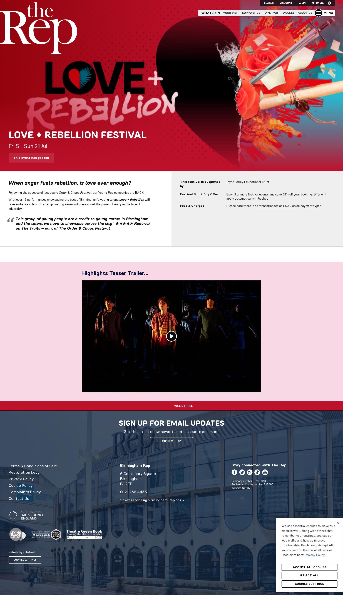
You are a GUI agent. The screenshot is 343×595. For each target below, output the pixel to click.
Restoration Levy (24, 472)
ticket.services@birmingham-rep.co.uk (152, 500)
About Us (304, 13)
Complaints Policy (25, 491)
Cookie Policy (21, 485)
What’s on (210, 13)
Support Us (251, 13)
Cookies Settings (25, 559)
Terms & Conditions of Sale (33, 465)
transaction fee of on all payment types (289, 206)
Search (269, 2)
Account (286, 2)
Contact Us (19, 498)
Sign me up (171, 441)
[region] (309, 555)
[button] (324, 13)
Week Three (183, 406)
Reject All (309, 575)
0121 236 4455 (133, 491)
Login (302, 2)
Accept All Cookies (309, 567)
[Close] (338, 523)
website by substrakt (22, 552)
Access (289, 13)
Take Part (271, 13)
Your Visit (231, 13)
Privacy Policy (21, 478)
